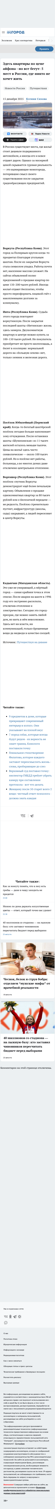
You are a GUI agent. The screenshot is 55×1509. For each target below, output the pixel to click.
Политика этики (10, 1339)
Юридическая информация (15, 1344)
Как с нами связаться (13, 1361)
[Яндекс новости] (40, 134)
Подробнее (20, 1443)
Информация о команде (14, 1350)
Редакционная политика (14, 1355)
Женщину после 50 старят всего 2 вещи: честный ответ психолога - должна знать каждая (30, 793)
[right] (52, 41)
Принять (44, 49)
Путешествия (38, 88)
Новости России (15, 88)
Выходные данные (11, 1383)
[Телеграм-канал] (15, 1317)
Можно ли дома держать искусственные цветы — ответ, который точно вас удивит (27, 910)
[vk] (23, 816)
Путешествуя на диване (32, 642)
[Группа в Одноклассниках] (10, 1317)
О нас (6, 1333)
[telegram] (33, 816)
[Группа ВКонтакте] (15, 134)
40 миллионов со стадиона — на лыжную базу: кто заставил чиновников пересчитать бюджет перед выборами (26, 928)
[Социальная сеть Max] (40, 140)
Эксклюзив (7, 40)
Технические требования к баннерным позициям (24, 1372)
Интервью (40, 40)
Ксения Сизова (36, 99)
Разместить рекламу (12, 1377)
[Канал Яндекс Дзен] (15, 140)
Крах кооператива (23, 40)
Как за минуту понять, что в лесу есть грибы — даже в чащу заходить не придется (24, 892)
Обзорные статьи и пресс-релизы (18, 1366)
